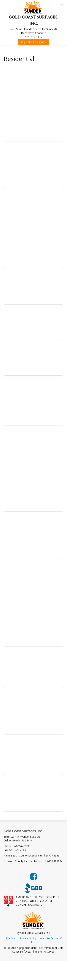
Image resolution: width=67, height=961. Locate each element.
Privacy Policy (28, 938)
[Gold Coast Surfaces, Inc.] (33, 7)
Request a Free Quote (33, 42)
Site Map (11, 938)
